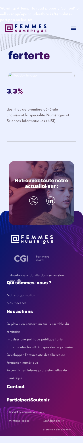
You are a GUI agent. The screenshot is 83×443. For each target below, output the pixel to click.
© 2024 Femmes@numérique (26, 412)
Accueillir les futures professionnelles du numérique (37, 374)
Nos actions (20, 311)
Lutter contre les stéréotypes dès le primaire (40, 347)
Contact (16, 386)
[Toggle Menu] (73, 28)
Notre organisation (21, 295)
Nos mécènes (16, 303)
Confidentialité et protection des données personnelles (57, 422)
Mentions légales (19, 421)
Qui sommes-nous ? (29, 282)
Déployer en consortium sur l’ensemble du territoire (38, 328)
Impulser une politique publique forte (35, 339)
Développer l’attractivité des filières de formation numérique (36, 359)
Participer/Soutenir (28, 400)
